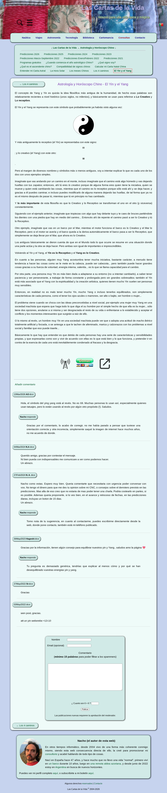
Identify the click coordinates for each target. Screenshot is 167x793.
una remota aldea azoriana (105, 763)
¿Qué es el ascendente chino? (36, 66)
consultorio (51, 754)
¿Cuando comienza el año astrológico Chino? (69, 62)
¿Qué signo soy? (107, 62)
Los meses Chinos (79, 70)
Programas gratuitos (30, 62)
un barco (54, 763)
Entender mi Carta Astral (33, 70)
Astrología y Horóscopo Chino (97, 47)
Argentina (60, 767)
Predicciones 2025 (53, 54)
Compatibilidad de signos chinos (73, 66)
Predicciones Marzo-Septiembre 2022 (39, 58)
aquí (55, 773)
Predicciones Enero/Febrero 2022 (81, 58)
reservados (87, 783)
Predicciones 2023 (101, 54)
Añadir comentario (25, 384)
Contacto (98, 783)
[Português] (161, 25)
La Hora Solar (57, 70)
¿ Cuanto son (78, 703)
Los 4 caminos (101, 70)
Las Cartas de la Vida (65, 47)
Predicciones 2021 (113, 58)
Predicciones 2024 (77, 54)
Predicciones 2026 (29, 54)
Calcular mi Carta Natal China (110, 66)
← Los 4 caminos (29, 84)
